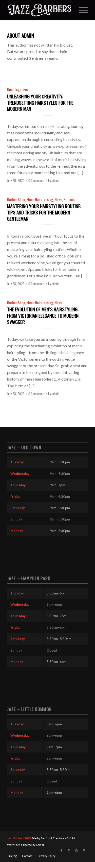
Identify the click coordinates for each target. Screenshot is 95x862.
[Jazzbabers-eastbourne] (39, 10)
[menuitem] (81, 10)
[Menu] (81, 10)
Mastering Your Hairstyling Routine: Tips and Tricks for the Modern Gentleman (44, 212)
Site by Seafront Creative (48, 838)
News (58, 199)
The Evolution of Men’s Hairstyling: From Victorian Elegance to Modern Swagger (43, 315)
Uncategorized (18, 89)
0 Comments (36, 180)
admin (55, 180)
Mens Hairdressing (40, 199)
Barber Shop (16, 199)
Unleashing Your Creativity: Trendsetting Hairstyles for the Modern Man (40, 102)
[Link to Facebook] (61, 850)
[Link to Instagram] (69, 850)
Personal (70, 199)
